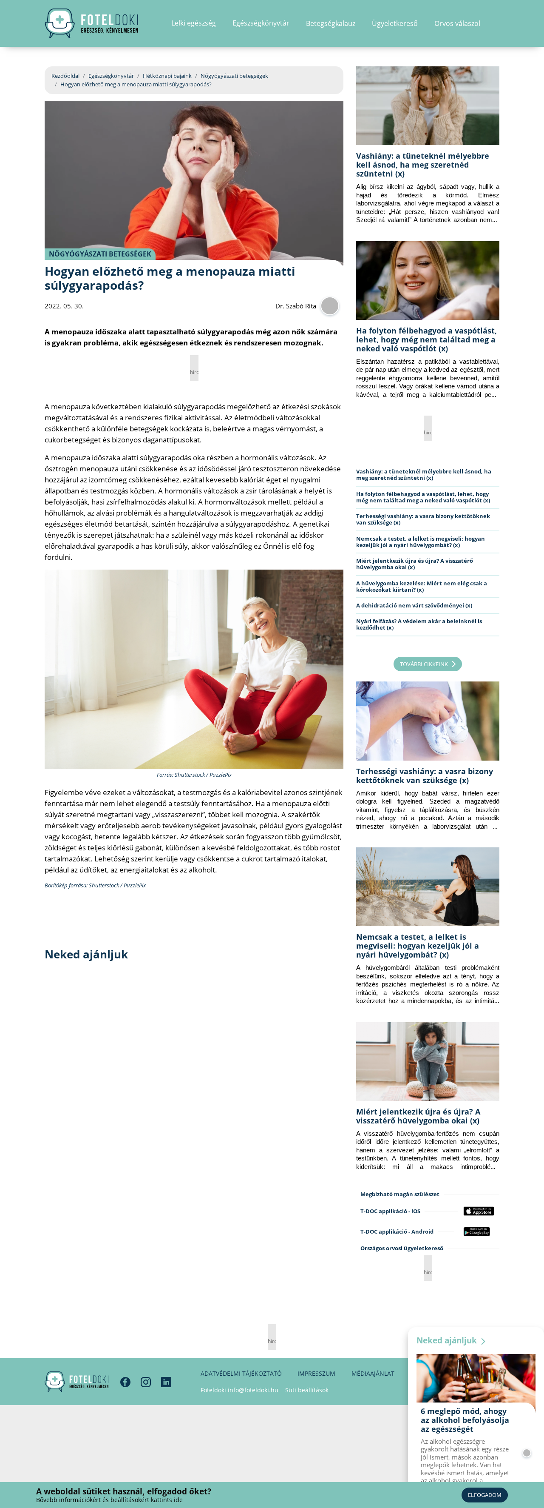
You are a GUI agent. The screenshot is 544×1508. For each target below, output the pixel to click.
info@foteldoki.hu (253, 1390)
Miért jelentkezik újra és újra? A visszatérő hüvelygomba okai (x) (414, 564)
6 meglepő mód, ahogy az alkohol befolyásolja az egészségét (465, 1420)
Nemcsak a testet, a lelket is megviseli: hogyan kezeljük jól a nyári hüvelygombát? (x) (420, 542)
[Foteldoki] (76, 1381)
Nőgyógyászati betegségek (234, 76)
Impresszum (316, 1373)
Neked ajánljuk (447, 1340)
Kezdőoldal (65, 76)
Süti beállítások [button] (307, 1390)
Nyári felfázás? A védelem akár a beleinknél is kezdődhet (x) (419, 624)
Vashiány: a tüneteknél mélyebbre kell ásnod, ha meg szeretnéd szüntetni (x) (422, 165)
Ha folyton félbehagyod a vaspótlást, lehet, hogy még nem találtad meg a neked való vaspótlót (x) (426, 339)
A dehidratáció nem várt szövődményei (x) (414, 605)
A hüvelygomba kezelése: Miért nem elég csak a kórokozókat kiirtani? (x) (421, 586)
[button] (496, 23)
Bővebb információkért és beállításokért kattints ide (109, 1499)
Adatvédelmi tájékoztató (241, 1373)
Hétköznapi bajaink (167, 76)
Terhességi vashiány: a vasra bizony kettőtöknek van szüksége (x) (423, 519)
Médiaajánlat (372, 1373)
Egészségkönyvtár (111, 76)
